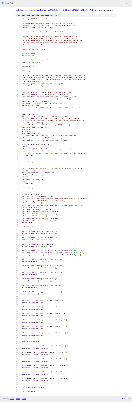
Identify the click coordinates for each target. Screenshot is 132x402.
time (99, 10)
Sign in (128, 3)
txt (123, 399)
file (57, 15)
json (128, 399)
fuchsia (18, 10)
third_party (29, 10)
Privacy (18, 399)
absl (93, 10)
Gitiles (12, 399)
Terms (24, 399)
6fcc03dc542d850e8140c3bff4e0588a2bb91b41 (67, 10)
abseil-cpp (40, 10)
